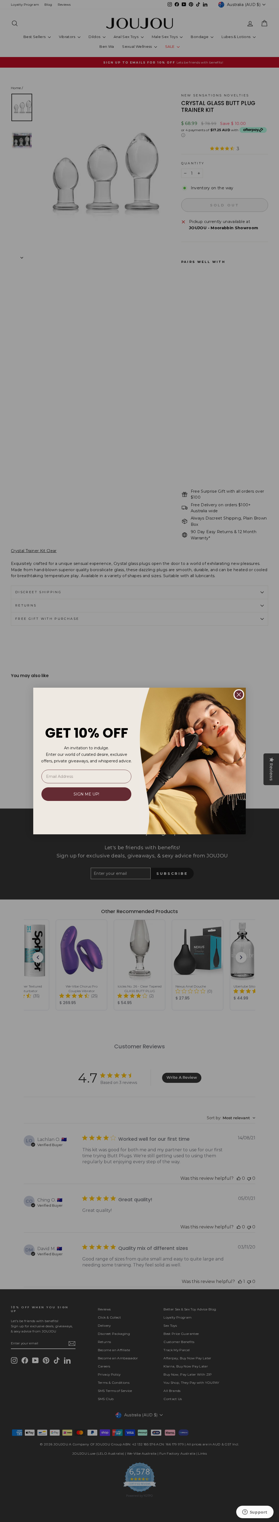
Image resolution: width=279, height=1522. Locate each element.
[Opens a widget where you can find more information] (255, 1512)
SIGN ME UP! (86, 794)
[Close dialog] (239, 694)
